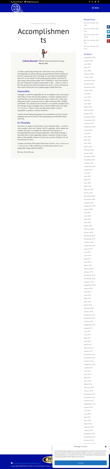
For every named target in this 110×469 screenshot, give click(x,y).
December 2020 (89, 196)
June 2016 (87, 374)
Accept (80, 463)
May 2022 (87, 140)
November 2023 (89, 81)
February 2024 (89, 74)
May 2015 (87, 417)
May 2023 (87, 100)
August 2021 (88, 170)
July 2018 (87, 292)
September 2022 (89, 127)
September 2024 (89, 57)
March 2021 (88, 186)
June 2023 (87, 97)
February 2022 (89, 150)
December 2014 (89, 434)
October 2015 (89, 401)
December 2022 (89, 117)
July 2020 (87, 213)
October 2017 (89, 321)
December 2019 (89, 236)
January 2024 (88, 77)
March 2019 (88, 265)
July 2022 (87, 133)
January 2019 (88, 272)
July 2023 (87, 94)
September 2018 (89, 285)
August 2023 (88, 90)
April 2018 (87, 302)
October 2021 (89, 163)
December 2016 (89, 354)
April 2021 (87, 183)
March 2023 (88, 107)
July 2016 (87, 371)
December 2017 (89, 315)
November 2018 (89, 279)
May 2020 (87, 219)
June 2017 (87, 335)
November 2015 (89, 397)
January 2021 (88, 193)
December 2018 (89, 275)
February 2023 (89, 110)
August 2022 (88, 130)
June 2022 (87, 137)
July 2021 (87, 173)
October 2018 (89, 282)
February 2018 (89, 308)
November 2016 (89, 358)
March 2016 (88, 384)
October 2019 (89, 242)
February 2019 (89, 269)
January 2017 (88, 351)
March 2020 (88, 226)
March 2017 (88, 345)
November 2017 (89, 318)
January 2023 (88, 114)
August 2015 (88, 407)
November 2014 (89, 437)
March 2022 (88, 147)
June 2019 (87, 255)
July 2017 (87, 331)
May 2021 (87, 180)
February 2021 (89, 189)
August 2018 (88, 288)
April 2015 (87, 420)
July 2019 (87, 252)
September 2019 (89, 246)
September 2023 (89, 87)
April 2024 (87, 71)
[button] (106, 447)
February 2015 (89, 427)
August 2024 (88, 61)
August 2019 (88, 249)
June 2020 (87, 216)
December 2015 (89, 394)
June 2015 (87, 414)
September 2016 (89, 364)
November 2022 (89, 120)
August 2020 (88, 209)
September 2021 (89, 166)
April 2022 (87, 143)
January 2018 (88, 312)
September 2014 (89, 444)
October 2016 (89, 361)
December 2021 (89, 156)
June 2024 (87, 64)
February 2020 (89, 229)
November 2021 (89, 160)
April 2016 (87, 381)
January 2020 (88, 232)
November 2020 (89, 199)
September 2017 (89, 325)
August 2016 (88, 368)
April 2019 (87, 262)
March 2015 (88, 424)
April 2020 (87, 222)
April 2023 (87, 104)
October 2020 (89, 203)
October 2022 (89, 123)
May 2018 (87, 298)
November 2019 (89, 239)
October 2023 (89, 84)
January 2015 (88, 430)
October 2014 (89, 440)
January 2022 (88, 153)
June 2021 (87, 176)
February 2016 (89, 387)
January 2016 (88, 391)
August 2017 (88, 328)
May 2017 (87, 338)
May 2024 (87, 67)
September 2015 (89, 404)
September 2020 (89, 206)
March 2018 (88, 305)
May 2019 (87, 259)
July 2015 (87, 411)
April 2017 (87, 341)
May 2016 (87, 378)
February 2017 (89, 348)
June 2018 (87, 295)
